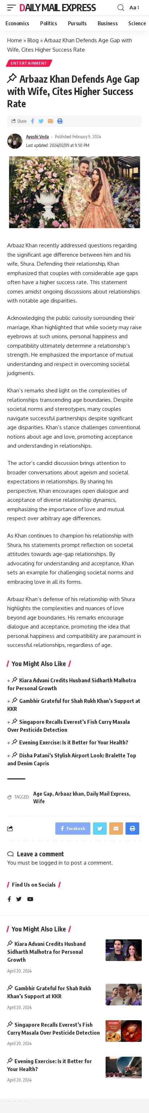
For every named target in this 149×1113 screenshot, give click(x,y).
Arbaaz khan (69, 794)
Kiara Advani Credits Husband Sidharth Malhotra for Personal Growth (46, 951)
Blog (33, 40)
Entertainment (29, 63)
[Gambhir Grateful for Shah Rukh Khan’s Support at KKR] (124, 994)
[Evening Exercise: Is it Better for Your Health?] (124, 1067)
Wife (39, 801)
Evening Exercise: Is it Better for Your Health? (73, 742)
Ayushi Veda (37, 136)
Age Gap (42, 794)
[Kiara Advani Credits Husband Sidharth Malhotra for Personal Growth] (124, 950)
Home (14, 40)
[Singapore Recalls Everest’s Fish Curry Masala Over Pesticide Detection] (124, 1031)
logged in (51, 862)
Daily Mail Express (58, 7)
